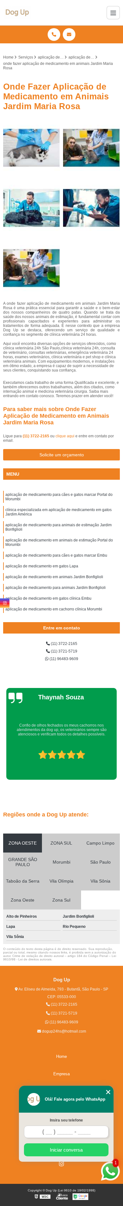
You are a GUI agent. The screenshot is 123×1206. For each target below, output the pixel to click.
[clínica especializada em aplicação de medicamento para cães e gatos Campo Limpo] (31, 147)
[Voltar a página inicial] (17, 12)
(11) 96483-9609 (63, 659)
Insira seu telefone (66, 1120)
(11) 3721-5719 (63, 651)
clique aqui (65, 436)
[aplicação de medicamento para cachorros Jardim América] (31, 207)
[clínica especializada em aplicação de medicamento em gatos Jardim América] (91, 147)
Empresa (61, 1074)
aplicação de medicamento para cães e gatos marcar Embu (56, 555)
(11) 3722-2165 (36, 436)
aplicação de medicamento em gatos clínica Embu (48, 598)
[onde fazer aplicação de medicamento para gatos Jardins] (31, 268)
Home (61, 1056)
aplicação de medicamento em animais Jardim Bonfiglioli (54, 577)
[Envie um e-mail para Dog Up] (69, 34)
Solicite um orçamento (61, 454)
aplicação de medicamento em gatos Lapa (41, 566)
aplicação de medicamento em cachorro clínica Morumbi (53, 609)
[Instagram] (61, 1163)
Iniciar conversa (66, 1150)
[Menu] (113, 13)
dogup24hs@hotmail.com (63, 1031)
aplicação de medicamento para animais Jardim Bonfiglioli (55, 587)
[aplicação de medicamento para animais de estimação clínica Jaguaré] (91, 207)
